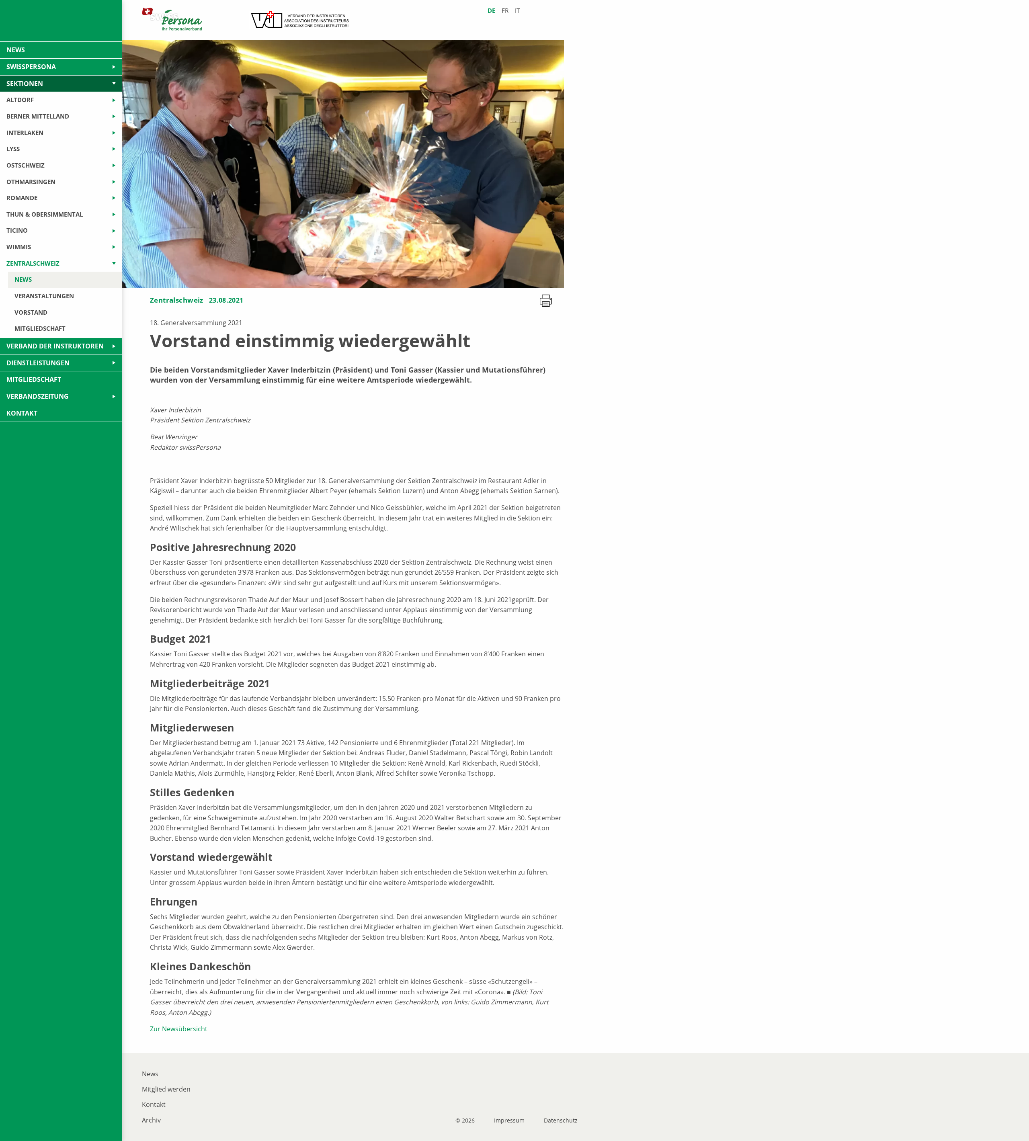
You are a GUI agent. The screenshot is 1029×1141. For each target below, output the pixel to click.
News (150, 1073)
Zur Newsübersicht (178, 1028)
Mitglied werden (166, 1089)
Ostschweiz (25, 165)
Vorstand (30, 312)
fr (505, 11)
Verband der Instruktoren (55, 346)
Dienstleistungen (38, 362)
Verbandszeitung (37, 396)
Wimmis (18, 247)
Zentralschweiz (176, 300)
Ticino (17, 230)
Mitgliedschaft (40, 328)
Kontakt (154, 1104)
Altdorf (20, 100)
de (491, 11)
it (517, 11)
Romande (21, 198)
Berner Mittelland (37, 116)
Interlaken (24, 133)
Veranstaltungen (44, 296)
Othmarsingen (30, 182)
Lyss (13, 149)
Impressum (509, 1120)
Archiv (151, 1120)
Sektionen (24, 83)
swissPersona (31, 66)
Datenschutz (561, 1120)
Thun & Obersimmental (44, 214)
